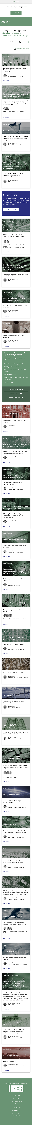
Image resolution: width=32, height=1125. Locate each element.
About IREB (16, 1098)
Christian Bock (15, 75)
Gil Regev (10, 618)
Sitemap (5, 1121)
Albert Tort (14, 456)
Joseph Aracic (15, 143)
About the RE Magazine (16, 1101)
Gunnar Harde (15, 279)
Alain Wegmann (15, 618)
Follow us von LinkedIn (15, 393)
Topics (17, 13)
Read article (6, 80)
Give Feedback (16, 1110)
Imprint (10, 1121)
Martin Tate (14, 425)
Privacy (15, 1121)
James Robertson (20, 111)
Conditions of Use (23, 1121)
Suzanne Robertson (12, 111)
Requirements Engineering (16, 8)
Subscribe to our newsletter (15, 397)
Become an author (16, 1115)
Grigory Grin (15, 550)
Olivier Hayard (23, 618)
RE (16, 2)
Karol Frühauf (15, 648)
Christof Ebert (15, 897)
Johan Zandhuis (15, 1064)
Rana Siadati (10, 776)
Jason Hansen (15, 180)
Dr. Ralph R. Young (16, 962)
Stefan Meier (15, 737)
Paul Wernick (17, 776)
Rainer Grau (15, 340)
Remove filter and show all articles (23, 48)
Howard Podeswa (16, 1003)
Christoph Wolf (15, 1036)
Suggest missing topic (11, 209)
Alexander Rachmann (12, 931)
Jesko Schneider (21, 931)
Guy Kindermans (15, 310)
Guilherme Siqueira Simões (14, 244)
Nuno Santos (15, 487)
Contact (16, 1103)
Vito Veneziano (23, 776)
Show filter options (14, 41)
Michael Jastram (15, 866)
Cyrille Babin (15, 520)
